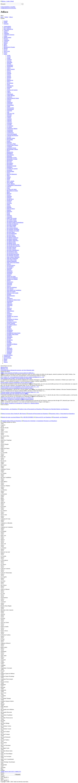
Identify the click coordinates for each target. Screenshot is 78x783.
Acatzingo (9, 59)
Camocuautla (10, 94)
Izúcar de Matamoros (12, 174)
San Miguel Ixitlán (11, 241)
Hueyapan (9, 161)
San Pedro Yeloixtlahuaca (13, 250)
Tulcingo (9, 317)
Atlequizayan (10, 80)
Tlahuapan (9, 302)
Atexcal (8, 78)
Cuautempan (10, 130)
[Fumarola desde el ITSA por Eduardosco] (11, 420)
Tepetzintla (9, 284)
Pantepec (9, 210)
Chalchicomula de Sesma (13, 98)
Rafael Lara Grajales (12, 218)
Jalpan (8, 175)
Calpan (8, 91)
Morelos (6, 48)
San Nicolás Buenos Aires (13, 244)
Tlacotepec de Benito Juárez (13, 299)
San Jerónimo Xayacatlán (13, 230)
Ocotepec (9, 201)
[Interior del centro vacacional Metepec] (10, 417)
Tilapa (8, 297)
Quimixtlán (9, 217)
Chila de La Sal (10, 113)
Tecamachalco (10, 266)
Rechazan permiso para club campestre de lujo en (14, 393)
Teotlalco (9, 275)
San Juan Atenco (11, 235)
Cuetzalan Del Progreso (12, 135)
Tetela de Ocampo (11, 291)
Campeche (6, 30)
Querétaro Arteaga (8, 355)
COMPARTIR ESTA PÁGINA (8, 8)
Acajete (8, 55)
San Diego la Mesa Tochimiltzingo (15, 222)
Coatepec (9, 117)
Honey (8, 150)
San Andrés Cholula (11, 219)
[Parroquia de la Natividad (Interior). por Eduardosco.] (55, 409)
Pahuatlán (9, 207)
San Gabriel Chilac (11, 226)
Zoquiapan (9, 352)
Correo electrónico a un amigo (8, 6)
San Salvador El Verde (12, 253)
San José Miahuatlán (12, 233)
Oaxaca (5, 52)
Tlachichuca (10, 298)
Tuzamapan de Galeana (12, 319)
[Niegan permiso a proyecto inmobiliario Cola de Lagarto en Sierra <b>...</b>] (20, 386)
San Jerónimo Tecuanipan (13, 229)
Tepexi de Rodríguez (12, 287)
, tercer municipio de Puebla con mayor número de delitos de (18, 373)
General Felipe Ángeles (12, 145)
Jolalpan (9, 177)
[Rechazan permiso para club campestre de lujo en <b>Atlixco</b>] (17, 397)
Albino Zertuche (11, 69)
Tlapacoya (9, 308)
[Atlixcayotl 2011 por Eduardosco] (42, 417)
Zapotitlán (9, 342)
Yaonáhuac (9, 335)
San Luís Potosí (7, 357)
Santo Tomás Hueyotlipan (13, 262)
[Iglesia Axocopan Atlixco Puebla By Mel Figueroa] (13, 413)
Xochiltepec (9, 331)
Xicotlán (9, 327)
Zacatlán (9, 341)
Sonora (5, 360)
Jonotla (8, 178)
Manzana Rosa (4, 367)
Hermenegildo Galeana (12, 149)
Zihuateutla (9, 348)
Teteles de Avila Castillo (12, 293)
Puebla (6, 17)
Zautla (8, 346)
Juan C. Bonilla (10, 181)
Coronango (9, 123)
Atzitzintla (9, 87)
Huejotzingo (10, 160)
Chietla (8, 106)
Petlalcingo (9, 211)
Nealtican (9, 197)
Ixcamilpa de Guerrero (12, 168)
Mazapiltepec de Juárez (12, 190)
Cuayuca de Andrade (12, 134)
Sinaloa (5, 359)
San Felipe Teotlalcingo (12, 224)
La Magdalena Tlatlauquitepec (14, 185)
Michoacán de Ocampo (9, 47)
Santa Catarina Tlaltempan (13, 257)
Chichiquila (9, 103)
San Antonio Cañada (12, 221)
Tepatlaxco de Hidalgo (12, 279)
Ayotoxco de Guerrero (12, 90)
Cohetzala (9, 120)
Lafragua (9, 186)
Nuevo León (7, 51)
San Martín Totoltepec (12, 239)
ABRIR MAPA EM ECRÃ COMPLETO (11, 771)
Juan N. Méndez (11, 183)
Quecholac (9, 215)
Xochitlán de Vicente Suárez (13, 333)
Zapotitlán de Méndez (12, 344)
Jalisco (5, 44)
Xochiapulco (10, 330)
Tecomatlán (9, 268)
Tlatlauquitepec (10, 311)
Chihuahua (6, 33)
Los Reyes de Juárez (12, 189)
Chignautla (9, 110)
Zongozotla (9, 351)
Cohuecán (9, 121)
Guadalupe (9, 146)
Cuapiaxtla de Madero (12, 128)
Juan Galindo (10, 182)
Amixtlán (9, 73)
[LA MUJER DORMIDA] (27, 417)
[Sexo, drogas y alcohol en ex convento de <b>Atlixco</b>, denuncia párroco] (20, 403)
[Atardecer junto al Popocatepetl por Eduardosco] (30, 409)
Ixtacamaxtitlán (10, 171)
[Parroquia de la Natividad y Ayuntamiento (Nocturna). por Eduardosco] (39, 420)
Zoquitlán (9, 353)
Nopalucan (9, 200)
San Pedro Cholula (11, 248)
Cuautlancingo (10, 132)
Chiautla (9, 101)
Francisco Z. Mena (11, 143)
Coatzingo (9, 119)
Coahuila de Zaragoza (9, 34)
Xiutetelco (9, 328)
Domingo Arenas (11, 138)
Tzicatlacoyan (10, 320)
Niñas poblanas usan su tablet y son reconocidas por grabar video (16, 378)
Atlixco (11, 17)
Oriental (9, 206)
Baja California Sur (8, 29)
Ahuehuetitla (10, 66)
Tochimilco (9, 313)
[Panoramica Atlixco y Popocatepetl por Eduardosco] (62, 413)
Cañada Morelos (11, 95)
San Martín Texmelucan (12, 237)
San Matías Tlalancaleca (12, 240)
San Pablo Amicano (11, 247)
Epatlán (8, 141)
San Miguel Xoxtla (11, 243)
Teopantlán (9, 273)
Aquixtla (9, 76)
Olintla (8, 204)
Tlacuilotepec (10, 301)
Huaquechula (10, 152)
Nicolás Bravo (10, 199)
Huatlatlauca (10, 153)
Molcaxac (9, 193)
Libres (8, 188)
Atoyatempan (10, 83)
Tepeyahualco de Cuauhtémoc (14, 290)
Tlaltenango (9, 304)
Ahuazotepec (10, 65)
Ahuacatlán (9, 62)
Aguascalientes (7, 26)
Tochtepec (9, 315)
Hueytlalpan (10, 164)
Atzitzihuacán (10, 85)
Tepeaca (9, 280)
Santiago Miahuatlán (12, 261)
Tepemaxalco (10, 282)
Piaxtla (8, 212)
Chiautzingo (10, 102)
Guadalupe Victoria (11, 148)
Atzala (8, 84)
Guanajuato (6, 40)
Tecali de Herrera (11, 265)
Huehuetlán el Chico (12, 157)
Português (6, 23)
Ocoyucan (9, 203)
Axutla (8, 88)
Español (6, 21)
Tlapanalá (9, 309)
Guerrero (6, 41)
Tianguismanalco (11, 295)
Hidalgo (6, 43)
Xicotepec (9, 326)
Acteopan (9, 61)
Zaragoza (9, 345)
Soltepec (9, 264)
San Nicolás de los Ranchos (13, 246)
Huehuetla (9, 156)
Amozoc (9, 74)
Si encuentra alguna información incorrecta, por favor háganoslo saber (17, 370)
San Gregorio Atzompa (12, 228)
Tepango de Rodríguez (12, 277)
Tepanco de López (11, 276)
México (5, 45)
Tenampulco (10, 272)
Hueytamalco (10, 163)
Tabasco (6, 362)
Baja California (7, 27)
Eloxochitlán (10, 139)
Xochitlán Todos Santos (12, 334)
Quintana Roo (7, 356)
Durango (6, 38)
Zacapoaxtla (10, 340)
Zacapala (9, 338)
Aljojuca (9, 70)
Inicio (2, 17)
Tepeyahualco (10, 288)
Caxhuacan (9, 96)
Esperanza (9, 142)
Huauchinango (10, 154)
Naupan (9, 195)
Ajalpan (9, 67)
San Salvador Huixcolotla (13, 254)
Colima (5, 36)
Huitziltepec (9, 167)
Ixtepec (8, 172)
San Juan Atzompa (11, 236)
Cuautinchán (10, 131)
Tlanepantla (9, 305)
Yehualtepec (10, 337)
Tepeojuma (9, 283)
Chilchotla (9, 114)
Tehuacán (9, 269)
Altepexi (9, 72)
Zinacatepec (9, 349)
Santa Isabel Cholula (12, 259)
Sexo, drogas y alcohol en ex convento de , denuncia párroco (17, 399)
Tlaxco (8, 312)
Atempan (9, 77)
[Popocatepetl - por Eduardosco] (60, 417)
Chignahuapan (10, 109)
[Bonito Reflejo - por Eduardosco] (9, 409)
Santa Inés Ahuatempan (12, 258)
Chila (8, 112)
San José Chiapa (11, 232)
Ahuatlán (9, 63)
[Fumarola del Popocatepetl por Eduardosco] (37, 413)
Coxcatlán (9, 124)
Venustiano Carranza (12, 322)
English (5, 22)
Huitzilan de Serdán (11, 165)
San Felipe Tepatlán (11, 225)
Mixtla (8, 192)
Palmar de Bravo (11, 208)
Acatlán (8, 58)
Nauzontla (9, 196)
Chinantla (9, 116)
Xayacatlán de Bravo (12, 324)
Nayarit (5, 49)
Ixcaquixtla (9, 170)
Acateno (9, 56)
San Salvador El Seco (12, 251)
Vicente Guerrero (11, 323)
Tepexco (9, 286)
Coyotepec (9, 127)
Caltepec (9, 92)
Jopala (8, 179)
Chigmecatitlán (10, 107)
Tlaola (8, 306)
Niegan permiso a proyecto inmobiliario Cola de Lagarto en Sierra (17, 382)
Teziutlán (9, 294)
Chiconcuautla (10, 105)
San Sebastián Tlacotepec (13, 255)
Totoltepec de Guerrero (12, 316)
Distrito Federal (7, 37)
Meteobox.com (4, 368)
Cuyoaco (9, 136)
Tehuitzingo (9, 270)
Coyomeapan (10, 125)
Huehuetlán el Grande (12, 159)
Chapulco (9, 99)
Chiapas (6, 32)
